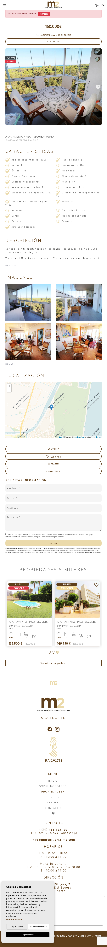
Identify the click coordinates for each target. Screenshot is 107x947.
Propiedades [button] (52, 791)
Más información (14, 919)
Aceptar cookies (27, 934)
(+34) (53, 829)
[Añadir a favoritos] (48, 585)
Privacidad (58, 936)
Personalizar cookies (38, 926)
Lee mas (9, 266)
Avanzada (44, 14)
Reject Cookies (17, 926)
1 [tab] (49, 652)
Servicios (53, 797)
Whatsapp (53, 449)
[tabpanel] (29, 614)
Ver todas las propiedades (53, 663)
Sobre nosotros (53, 786)
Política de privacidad (77, 534)
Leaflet (61, 437)
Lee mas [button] (9, 364)
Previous (8, 86)
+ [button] (9, 386)
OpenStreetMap (78, 437)
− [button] (9, 390)
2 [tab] (53, 652)
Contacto (53, 807)
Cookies (72, 936)
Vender (53, 802)
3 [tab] (57, 652)
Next (98, 86)
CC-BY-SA (96, 437)
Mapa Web (86, 936)
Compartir (53, 464)
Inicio (53, 780)
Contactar (53, 41)
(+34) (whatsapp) (53, 833)
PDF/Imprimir (53, 471)
